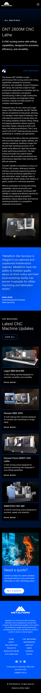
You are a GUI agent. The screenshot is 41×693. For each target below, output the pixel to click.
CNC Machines (29, 639)
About (12, 642)
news (29, 648)
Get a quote (14, 591)
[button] (37, 4)
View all (10, 337)
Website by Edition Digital (20, 688)
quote (29, 654)
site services (11, 654)
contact (29, 645)
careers (29, 651)
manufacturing (11, 651)
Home (11, 639)
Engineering (29, 642)
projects (11, 648)
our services (11, 645)
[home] (6, 4)
